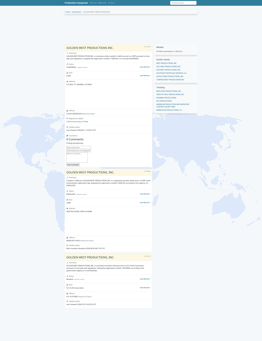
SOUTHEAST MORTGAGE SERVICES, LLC (171, 73)
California (178, 51)
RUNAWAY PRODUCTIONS (166, 98)
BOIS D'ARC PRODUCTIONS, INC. (168, 91)
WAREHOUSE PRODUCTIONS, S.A (169, 110)
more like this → (145, 67)
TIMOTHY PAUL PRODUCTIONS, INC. (170, 94)
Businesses (76, 12)
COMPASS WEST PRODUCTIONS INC (170, 80)
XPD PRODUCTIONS (164, 101)
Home (68, 12)
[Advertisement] (126, 30)
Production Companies (76, 2)
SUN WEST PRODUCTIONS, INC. (168, 70)
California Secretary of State (77, 121)
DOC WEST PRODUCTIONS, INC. (168, 66)
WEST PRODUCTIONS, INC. (166, 63)
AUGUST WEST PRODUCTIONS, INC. (170, 76)
